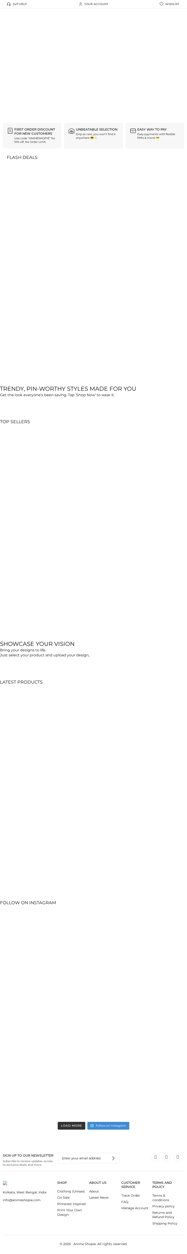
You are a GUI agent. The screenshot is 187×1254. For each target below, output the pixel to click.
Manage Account (134, 1208)
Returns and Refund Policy (163, 1215)
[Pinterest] (166, 1157)
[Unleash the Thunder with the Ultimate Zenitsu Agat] (172, 987)
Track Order (130, 1195)
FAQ (124, 1202)
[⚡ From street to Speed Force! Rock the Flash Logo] (46, 977)
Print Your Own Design (69, 1212)
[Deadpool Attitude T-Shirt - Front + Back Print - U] (77, 987)
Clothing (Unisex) (71, 1191)
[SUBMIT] (114, 1158)
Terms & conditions (160, 1197)
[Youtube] (177, 1157)
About (94, 1191)
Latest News (99, 1197)
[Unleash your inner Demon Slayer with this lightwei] (140, 990)
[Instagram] (155, 1157)
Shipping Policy (164, 1223)
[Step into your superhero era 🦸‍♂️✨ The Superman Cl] (109, 1013)
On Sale (63, 1197)
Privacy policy (163, 1206)
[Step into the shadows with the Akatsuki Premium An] (14, 987)
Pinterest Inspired (71, 1204)
